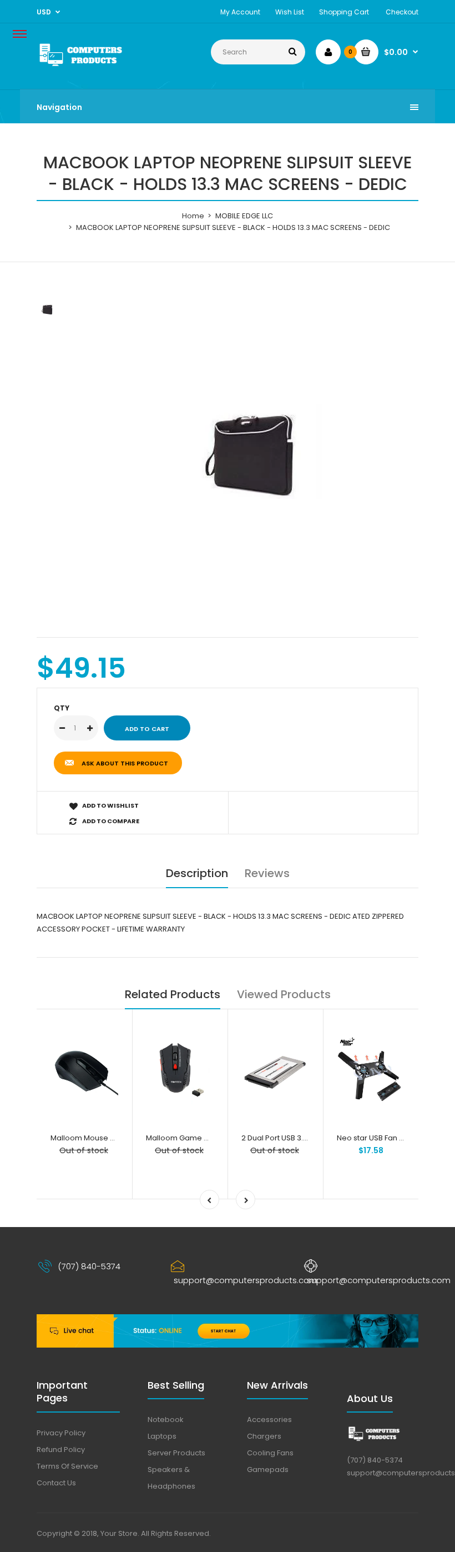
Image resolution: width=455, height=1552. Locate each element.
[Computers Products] (95, 66)
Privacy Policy (61, 1433)
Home (193, 216)
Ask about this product (125, 763)
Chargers (264, 1436)
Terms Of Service (67, 1466)
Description (197, 873)
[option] (255, 453)
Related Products (172, 994)
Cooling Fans (270, 1453)
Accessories (269, 1419)
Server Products (176, 1453)
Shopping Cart (344, 12)
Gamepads (268, 1469)
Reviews (267, 873)
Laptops (162, 1436)
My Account (240, 12)
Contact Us (56, 1483)
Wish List (289, 12)
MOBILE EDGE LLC (244, 216)
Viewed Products (284, 994)
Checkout (402, 12)
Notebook (166, 1419)
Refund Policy (61, 1449)
